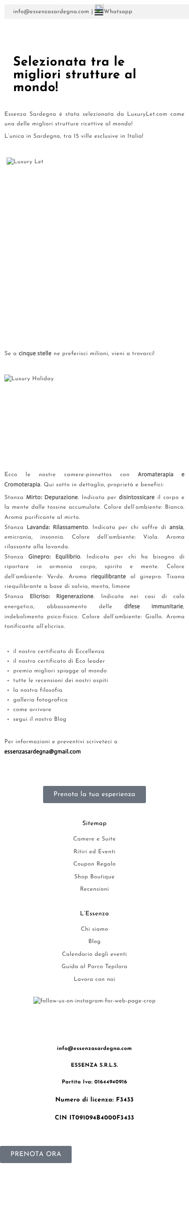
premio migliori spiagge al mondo (60, 671)
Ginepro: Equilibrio (54, 557)
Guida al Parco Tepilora (94, 967)
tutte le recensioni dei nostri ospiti (60, 681)
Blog (94, 942)
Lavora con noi (94, 980)
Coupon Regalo (94, 864)
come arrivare (32, 710)
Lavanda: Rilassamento (57, 527)
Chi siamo (94, 929)
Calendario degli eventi (94, 955)
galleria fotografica (40, 700)
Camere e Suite (94, 839)
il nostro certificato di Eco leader (59, 661)
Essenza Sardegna (30, 114)
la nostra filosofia (37, 691)
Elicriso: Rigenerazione (62, 596)
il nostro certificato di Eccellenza (59, 652)
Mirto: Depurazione (52, 497)
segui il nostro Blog (39, 720)
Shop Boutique (94, 877)
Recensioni (94, 889)
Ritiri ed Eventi (94, 852)
